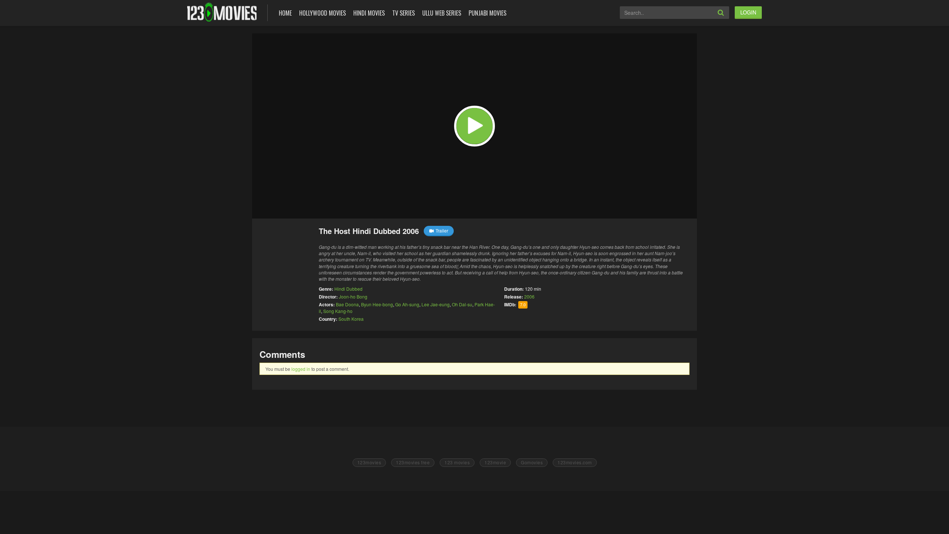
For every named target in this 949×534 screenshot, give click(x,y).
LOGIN (748, 12)
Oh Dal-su (462, 304)
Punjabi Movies (487, 13)
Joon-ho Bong (353, 296)
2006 (529, 296)
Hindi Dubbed (348, 289)
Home (285, 13)
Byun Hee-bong (377, 304)
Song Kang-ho (338, 311)
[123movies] (222, 12)
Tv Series (403, 13)
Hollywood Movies (322, 13)
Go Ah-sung (407, 304)
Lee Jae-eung (435, 304)
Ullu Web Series (441, 13)
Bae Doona (347, 304)
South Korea (351, 319)
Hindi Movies (369, 13)
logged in (300, 369)
